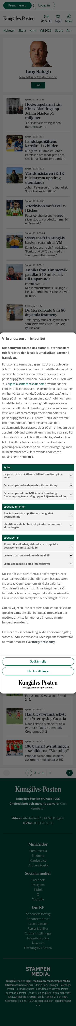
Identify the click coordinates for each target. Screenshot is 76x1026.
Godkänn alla (38, 661)
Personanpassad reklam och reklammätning (30, 485)
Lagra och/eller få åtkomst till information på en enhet (33, 475)
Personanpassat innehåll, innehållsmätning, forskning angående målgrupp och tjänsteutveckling (35, 494)
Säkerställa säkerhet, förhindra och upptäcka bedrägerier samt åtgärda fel (31, 546)
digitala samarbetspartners (25, 384)
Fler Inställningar (38, 671)
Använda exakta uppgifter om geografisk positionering (28, 515)
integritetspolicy (43, 642)
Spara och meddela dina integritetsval (27, 564)
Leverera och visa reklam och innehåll (27, 555)
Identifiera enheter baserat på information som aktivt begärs (32, 525)
